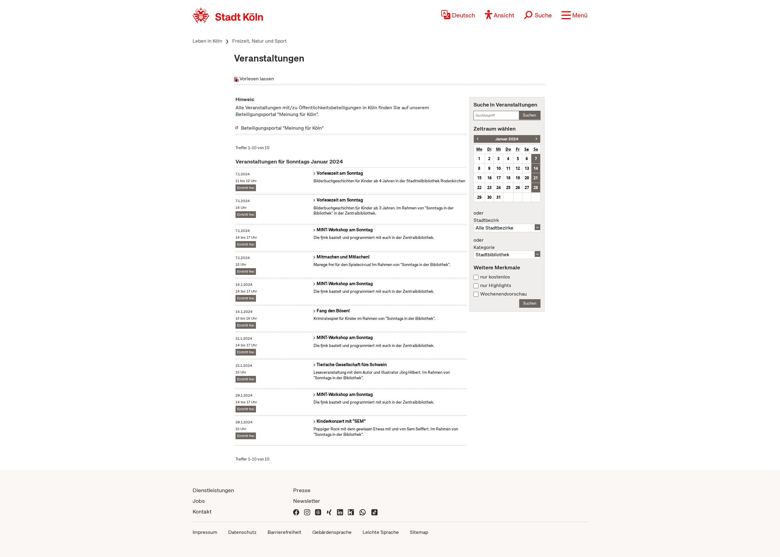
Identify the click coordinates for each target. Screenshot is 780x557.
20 (527, 177)
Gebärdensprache (332, 532)
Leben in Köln (207, 41)
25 (508, 187)
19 (518, 177)
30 (489, 197)
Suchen (529, 115)
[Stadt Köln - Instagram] (307, 511)
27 (527, 187)
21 (536, 177)
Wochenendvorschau (503, 294)
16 (489, 177)
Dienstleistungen (213, 490)
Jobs (199, 500)
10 (498, 168)
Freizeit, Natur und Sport (259, 41)
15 (479, 177)
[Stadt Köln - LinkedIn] (340, 511)
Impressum (205, 532)
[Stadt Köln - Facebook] (296, 511)
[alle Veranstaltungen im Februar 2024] (536, 139)
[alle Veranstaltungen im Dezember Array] (477, 139)
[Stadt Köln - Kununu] (351, 511)
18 (508, 177)
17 (498, 177)
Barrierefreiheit (284, 532)
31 (498, 197)
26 (518, 187)
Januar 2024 (506, 139)
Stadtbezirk (486, 216)
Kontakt (202, 511)
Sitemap (419, 532)
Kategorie (484, 243)
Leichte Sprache (381, 532)
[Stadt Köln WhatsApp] (362, 511)
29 (479, 197)
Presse (301, 490)
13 (527, 168)
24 (498, 187)
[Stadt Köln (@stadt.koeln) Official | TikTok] (374, 511)
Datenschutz (242, 532)
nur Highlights (495, 285)
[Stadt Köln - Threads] (318, 511)
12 (518, 168)
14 (536, 168)
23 (489, 187)
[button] (574, 15)
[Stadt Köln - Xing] (329, 511)
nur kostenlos (495, 277)
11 (508, 168)
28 (536, 187)
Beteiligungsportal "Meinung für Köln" (282, 128)
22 (479, 187)
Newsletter (306, 500)
